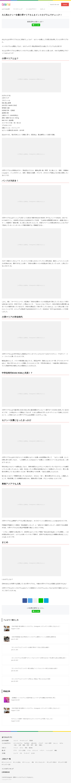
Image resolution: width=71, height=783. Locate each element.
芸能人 (40, 745)
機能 (56, 750)
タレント (55, 743)
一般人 (15, 745)
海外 (36, 745)
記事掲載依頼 (6, 772)
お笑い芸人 (34, 743)
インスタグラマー (31, 9)
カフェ (21, 747)
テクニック (35, 750)
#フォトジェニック (6, 762)
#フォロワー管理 (62, 762)
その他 (3, 753)
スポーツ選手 (48, 743)
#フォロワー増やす (52, 762)
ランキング (26, 753)
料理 (28, 745)
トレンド (15, 740)
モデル (61, 743)
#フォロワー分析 (6, 764)
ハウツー (42, 750)
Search (65, 4)
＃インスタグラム (17, 743)
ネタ (21, 753)
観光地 (30, 747)
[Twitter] (30, 600)
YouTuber (26, 743)
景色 (26, 747)
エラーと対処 (22, 750)
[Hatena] (46, 600)
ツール (29, 750)
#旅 (33, 762)
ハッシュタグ (49, 750)
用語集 (31, 740)
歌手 (32, 745)
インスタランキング (7, 769)
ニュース (15, 753)
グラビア (41, 743)
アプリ (15, 750)
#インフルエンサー (40, 762)
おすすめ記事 (6, 9)
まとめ (33, 753)
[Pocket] (35, 600)
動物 (24, 745)
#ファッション (26, 762)
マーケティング (17, 9)
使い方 (3, 750)
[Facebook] (24, 600)
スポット (42, 9)
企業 (20, 745)
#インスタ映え (17, 762)
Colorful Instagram (6, 4)
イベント (15, 747)
